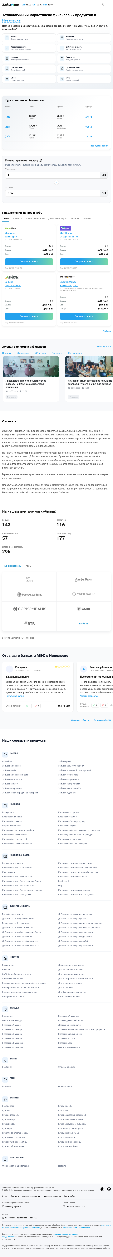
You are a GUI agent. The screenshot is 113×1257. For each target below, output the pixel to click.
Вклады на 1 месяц (11, 1025)
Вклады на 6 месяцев (12, 1047)
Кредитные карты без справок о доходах (22, 890)
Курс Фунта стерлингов (13, 1137)
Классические (9, 872)
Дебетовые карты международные (75, 914)
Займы (107, 331)
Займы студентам (66, 793)
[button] (103, 5)
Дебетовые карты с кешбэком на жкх (20, 945)
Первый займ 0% (13, 285)
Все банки (83, 623)
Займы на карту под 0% (69, 788)
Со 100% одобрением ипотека (16, 974)
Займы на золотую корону (71, 766)
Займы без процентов (68, 779)
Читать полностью (15, 696)
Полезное (57, 353)
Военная (6, 969)
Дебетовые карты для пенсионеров (75, 932)
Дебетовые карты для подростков (75, 936)
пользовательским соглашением (76, 1228)
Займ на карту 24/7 (69, 285)
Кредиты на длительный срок (72, 843)
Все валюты (8, 1106)
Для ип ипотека (65, 987)
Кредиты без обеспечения (14, 834)
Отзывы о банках (80, 720)
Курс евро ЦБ (8, 1124)
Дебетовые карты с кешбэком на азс (20, 941)
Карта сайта (69, 1196)
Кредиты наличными (12, 817)
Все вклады (8, 1016)
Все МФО (6, 1086)
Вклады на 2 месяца (12, 1029)
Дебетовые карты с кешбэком (17, 936)
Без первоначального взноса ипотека (20, 987)
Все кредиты (8, 812)
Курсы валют (75, 353)
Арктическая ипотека (12, 978)
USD (23, 5)
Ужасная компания (18, 676)
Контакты (14, 1196)
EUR (34, 5)
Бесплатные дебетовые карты (16, 923)
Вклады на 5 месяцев (12, 1043)
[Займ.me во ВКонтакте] (109, 1189)
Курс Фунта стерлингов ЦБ (15, 1133)
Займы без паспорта (68, 775)
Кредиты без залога (68, 817)
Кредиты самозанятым (69, 839)
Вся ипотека (8, 965)
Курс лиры (63, 1110)
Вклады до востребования (71, 1020)
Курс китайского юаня (13, 1146)
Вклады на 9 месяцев (68, 1016)
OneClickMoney (68, 282)
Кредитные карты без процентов (18, 885)
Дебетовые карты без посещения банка (21, 932)
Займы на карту (10, 784)
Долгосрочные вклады (69, 1025)
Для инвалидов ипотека (70, 983)
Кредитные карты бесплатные (17, 876)
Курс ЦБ (88, 107)
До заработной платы (70, 237)
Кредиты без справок (68, 812)
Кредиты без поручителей (14, 839)
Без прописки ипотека (13, 996)
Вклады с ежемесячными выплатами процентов (81, 1029)
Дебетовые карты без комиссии (17, 927)
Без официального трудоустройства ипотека (24, 983)
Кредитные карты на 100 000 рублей (76, 894)
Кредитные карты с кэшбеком (16, 867)
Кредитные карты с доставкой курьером (78, 872)
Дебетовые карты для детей (72, 918)
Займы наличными (11, 766)
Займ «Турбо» (11, 237)
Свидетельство (8, 1237)
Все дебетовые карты (12, 914)
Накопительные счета (69, 1047)
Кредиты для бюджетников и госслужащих (79, 830)
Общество (40, 353)
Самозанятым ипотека (69, 996)
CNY (45, 5)
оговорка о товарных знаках (65, 1234)
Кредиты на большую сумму (71, 821)
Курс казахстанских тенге (70, 1119)
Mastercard (63, 881)
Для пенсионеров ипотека (71, 969)
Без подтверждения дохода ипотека (19, 992)
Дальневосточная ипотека (71, 965)
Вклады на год (65, 1043)
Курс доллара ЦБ (10, 1115)
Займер (9, 282)
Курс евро (7, 1128)
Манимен (10, 233)
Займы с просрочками (69, 784)
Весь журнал (104, 346)
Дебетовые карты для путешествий (75, 945)
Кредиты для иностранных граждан (75, 834)
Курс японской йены (68, 1146)
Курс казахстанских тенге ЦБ (72, 1115)
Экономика (23, 353)
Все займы (7, 761)
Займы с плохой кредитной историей (20, 793)
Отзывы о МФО (102, 720)
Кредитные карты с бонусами (16, 894)
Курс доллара (8, 1119)
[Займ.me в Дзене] (102, 1189)
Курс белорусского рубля (70, 1128)
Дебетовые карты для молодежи (18, 918)
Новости (6, 353)
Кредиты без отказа (12, 821)
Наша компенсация (52, 1196)
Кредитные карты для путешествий (75, 863)
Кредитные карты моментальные (74, 890)
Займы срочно (65, 761)
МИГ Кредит (66, 233)
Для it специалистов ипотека (72, 992)
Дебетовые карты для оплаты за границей (79, 927)
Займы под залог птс (12, 779)
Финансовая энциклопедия (15, 1166)
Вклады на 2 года (66, 1038)
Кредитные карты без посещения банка (21, 881)
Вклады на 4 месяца (12, 1038)
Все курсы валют (99, 145)
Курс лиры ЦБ (65, 1106)
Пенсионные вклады (12, 1020)
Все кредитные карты (12, 863)
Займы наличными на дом (15, 775)
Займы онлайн (9, 770)
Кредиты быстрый (67, 826)
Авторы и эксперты (31, 1196)
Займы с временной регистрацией (74, 770)
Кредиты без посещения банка (17, 843)
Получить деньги (29, 261)
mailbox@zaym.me (13, 1206)
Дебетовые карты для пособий (73, 941)
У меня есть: (10, 169)
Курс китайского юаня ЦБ (14, 1142)
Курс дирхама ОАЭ (67, 1137)
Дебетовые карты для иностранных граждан (80, 923)
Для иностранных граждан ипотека (75, 978)
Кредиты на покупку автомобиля (18, 830)
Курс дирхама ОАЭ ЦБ (68, 1133)
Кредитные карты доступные (72, 876)
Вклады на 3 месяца (12, 1034)
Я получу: (9, 187)
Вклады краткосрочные (70, 1034)
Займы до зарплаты (12, 788)
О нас (4, 1196)
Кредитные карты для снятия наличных (77, 867)
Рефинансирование (11, 826)
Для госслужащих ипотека (71, 974)
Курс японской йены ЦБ (69, 1142)
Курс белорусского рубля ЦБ (72, 1124)
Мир (60, 885)
